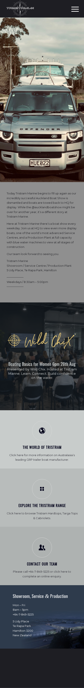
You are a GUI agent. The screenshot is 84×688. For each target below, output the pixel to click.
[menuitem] (71, 9)
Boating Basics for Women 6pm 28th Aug (42, 364)
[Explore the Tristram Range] (42, 489)
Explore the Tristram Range (42, 505)
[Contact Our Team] (42, 547)
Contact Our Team (42, 564)
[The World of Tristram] (42, 431)
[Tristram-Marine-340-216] (34, 8)
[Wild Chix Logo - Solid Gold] (42, 341)
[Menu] (71, 9)
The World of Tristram (42, 447)
